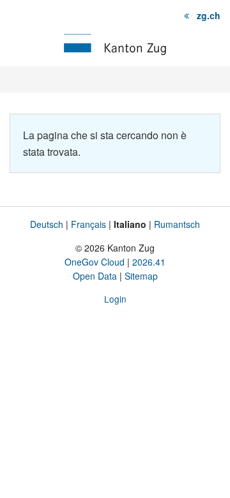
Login (115, 298)
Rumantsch (177, 224)
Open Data (95, 275)
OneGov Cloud (95, 261)
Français (88, 224)
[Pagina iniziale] (115, 43)
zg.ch (208, 15)
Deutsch (46, 224)
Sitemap (141, 275)
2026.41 (148, 261)
